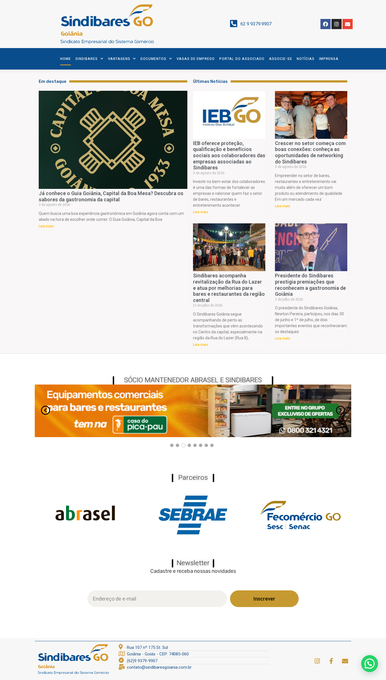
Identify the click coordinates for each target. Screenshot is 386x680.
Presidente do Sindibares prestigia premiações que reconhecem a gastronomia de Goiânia (310, 285)
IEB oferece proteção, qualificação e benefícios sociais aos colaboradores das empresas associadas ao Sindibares (229, 155)
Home (65, 58)
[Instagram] (336, 24)
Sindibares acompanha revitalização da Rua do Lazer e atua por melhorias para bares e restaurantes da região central (229, 288)
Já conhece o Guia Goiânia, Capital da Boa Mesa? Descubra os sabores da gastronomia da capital (111, 196)
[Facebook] (325, 24)
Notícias (306, 58)
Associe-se (280, 58)
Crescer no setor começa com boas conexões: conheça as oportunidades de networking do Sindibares (310, 152)
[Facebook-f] (331, 661)
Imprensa (329, 58)
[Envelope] (347, 24)
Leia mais (46, 226)
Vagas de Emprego (196, 58)
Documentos (153, 58)
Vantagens (119, 58)
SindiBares (86, 58)
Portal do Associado (241, 58)
